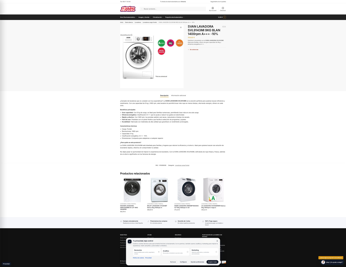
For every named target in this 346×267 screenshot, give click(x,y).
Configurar (183, 262)
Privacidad (148, 258)
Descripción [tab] (164, 95)
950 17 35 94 (126, 1)
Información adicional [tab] (178, 95)
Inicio (121, 22)
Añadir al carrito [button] (132, 215)
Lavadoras (138, 22)
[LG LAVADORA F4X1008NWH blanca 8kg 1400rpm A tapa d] (213, 190)
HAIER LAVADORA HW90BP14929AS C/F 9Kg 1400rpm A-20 (186, 206)
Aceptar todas (212, 262)
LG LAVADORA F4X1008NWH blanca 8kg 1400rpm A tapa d (213, 206)
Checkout (223, 10)
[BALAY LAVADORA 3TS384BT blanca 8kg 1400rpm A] (159, 190)
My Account (212, 10)
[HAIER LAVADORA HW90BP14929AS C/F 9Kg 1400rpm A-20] (225, 27)
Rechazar (173, 262)
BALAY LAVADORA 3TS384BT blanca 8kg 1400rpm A (157, 206)
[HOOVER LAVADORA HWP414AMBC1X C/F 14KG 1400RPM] (223, 27)
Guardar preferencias (197, 262)
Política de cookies (138, 258)
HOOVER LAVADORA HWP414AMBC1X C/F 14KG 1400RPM (129, 207)
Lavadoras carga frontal (150, 22)
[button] (222, 17)
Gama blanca (129, 22)
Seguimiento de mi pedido (218, 1)
